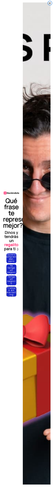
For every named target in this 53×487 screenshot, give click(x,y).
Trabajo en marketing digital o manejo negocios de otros (11, 292)
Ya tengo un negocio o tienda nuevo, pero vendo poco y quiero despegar (11, 269)
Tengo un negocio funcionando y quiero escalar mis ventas (11, 280)
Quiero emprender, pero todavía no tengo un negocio (11, 258)
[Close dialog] (50, 3)
